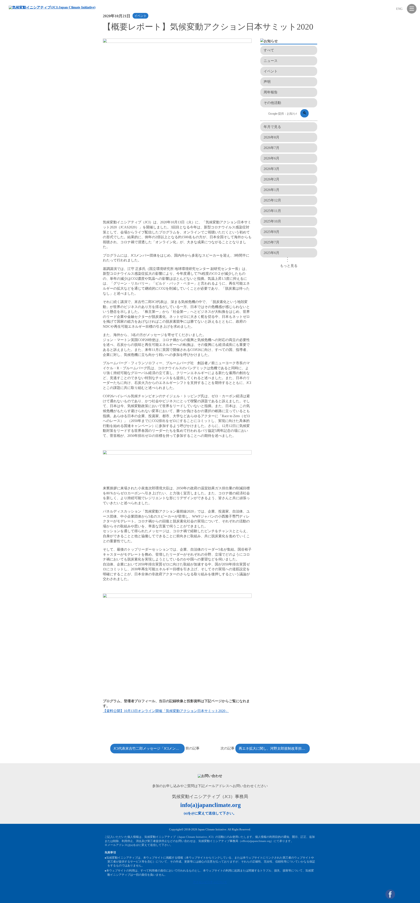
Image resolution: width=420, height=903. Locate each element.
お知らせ (281, 50)
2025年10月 (272, 221)
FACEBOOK (390, 894)
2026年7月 (271, 148)
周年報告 (271, 92)
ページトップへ (411, 894)
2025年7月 (271, 242)
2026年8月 (271, 137)
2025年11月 (272, 211)
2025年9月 (271, 232)
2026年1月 (271, 190)
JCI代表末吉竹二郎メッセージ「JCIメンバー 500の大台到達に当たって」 (149, 748)
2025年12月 (272, 200)
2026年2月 (271, 179)
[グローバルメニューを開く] (411, 9)
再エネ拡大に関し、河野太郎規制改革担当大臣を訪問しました (274, 748)
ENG (399, 8)
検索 (389, 8)
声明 (267, 82)
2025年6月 (271, 253)
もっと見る (289, 266)
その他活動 (272, 103)
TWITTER (401, 894)
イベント (140, 16)
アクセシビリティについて (210, 882)
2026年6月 (271, 158)
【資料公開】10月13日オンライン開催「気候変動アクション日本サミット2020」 (166, 711)
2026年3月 (271, 169)
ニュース (271, 61)
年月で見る (272, 127)
